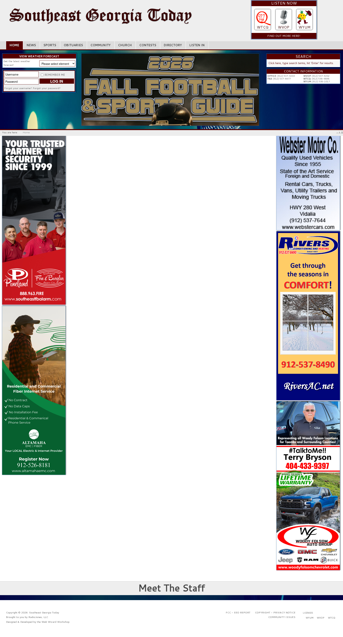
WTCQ (262, 27)
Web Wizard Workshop (55, 622)
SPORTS (49, 45)
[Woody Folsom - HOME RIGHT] (308, 485)
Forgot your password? (47, 88)
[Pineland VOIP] (34, 220)
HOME (14, 45)
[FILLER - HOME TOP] (170, 89)
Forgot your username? (18, 88)
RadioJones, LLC (38, 617)
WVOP (283, 27)
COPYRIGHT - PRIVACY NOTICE (275, 612)
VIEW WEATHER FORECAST (39, 56)
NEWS (31, 45)
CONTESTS (147, 45)
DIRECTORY (173, 45)
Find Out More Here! (283, 36)
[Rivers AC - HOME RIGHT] (308, 315)
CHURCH (125, 45)
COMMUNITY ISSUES (281, 617)
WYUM (304, 27)
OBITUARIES (73, 45)
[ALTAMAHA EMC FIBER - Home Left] (34, 390)
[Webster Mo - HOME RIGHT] (308, 182)
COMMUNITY (101, 45)
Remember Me (54, 75)
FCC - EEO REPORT (238, 612)
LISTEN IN (197, 45)
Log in (56, 81)
